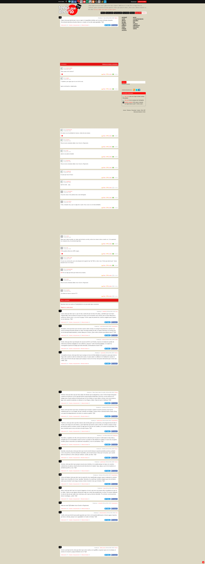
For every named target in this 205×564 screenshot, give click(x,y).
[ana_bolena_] (62, 202)
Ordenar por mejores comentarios (110, 64)
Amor (117, 311)
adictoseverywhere (103, 512)
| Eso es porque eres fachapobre (134, 100)
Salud (123, 27)
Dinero (124, 20)
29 (60, 448)
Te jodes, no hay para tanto (74, 25)
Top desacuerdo (118, 12)
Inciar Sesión (79, 143)
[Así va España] (78, 1)
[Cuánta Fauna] (93, 1)
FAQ (142, 110)
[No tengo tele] (96, 1)
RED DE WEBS (61, 1)
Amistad (116, 488)
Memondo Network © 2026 (139, 112)
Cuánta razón (63, 25)
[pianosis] (62, 140)
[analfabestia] (62, 172)
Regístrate (133, 1)
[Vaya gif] (99, 1)
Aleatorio (132, 12)
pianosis (67, 139)
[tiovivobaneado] (62, 130)
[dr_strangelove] (62, 192)
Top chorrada (126, 12)
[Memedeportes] (72, 1)
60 (60, 326)
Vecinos (116, 352)
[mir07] (62, 151)
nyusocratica (103, 352)
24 (60, 339)
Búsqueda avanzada (126, 84)
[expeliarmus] (62, 182)
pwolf (101, 326)
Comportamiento (114, 326)
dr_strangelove (69, 191)
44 (60, 435)
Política (124, 25)
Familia (116, 339)
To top (203, 562)
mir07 (67, 150)
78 (60, 420)
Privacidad (133, 110)
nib (67, 247)
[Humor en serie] (90, 1)
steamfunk (104, 311)
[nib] (62, 248)
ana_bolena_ (69, 201)
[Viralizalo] (105, 1)
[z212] (62, 280)
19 (60, 461)
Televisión (136, 27)
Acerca (124, 110)
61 (60, 512)
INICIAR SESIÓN (142, 1)
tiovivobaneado (69, 129)
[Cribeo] (87, 1)
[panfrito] (62, 290)
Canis (123, 19)
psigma (67, 78)
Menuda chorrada (85, 25)
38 (60, 407)
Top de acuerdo (109, 12)
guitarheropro (102, 461)
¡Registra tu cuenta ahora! (67, 307)
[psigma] (62, 79)
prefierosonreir (99, 420)
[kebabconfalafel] (62, 69)
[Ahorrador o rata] (102, 1)
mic (103, 435)
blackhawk (68, 160)
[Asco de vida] (66, 1)
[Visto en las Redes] (75, 1)
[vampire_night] (62, 258)
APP (144, 110)
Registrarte (85, 143)
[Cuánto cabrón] (81, 1)
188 (60, 474)
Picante (116, 392)
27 (60, 352)
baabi (104, 488)
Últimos (103, 12)
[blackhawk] (62, 161)
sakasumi (104, 339)
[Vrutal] (84, 1)
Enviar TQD (138, 12)
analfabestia (68, 171)
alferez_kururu (102, 547)
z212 (68, 279)
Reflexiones (115, 435)
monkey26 (100, 503)
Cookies (138, 110)
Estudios (135, 20)
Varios (135, 28)
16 (60, 17)
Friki (134, 22)
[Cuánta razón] (69, 1)
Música (135, 24)
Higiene (124, 24)
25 (60, 487)
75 (60, 311)
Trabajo (124, 28)
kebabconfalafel (69, 68)
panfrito (68, 290)
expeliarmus (68, 181)
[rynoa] (62, 236)
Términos (129, 110)
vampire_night (69, 257)
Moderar (144, 12)
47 (60, 392)
